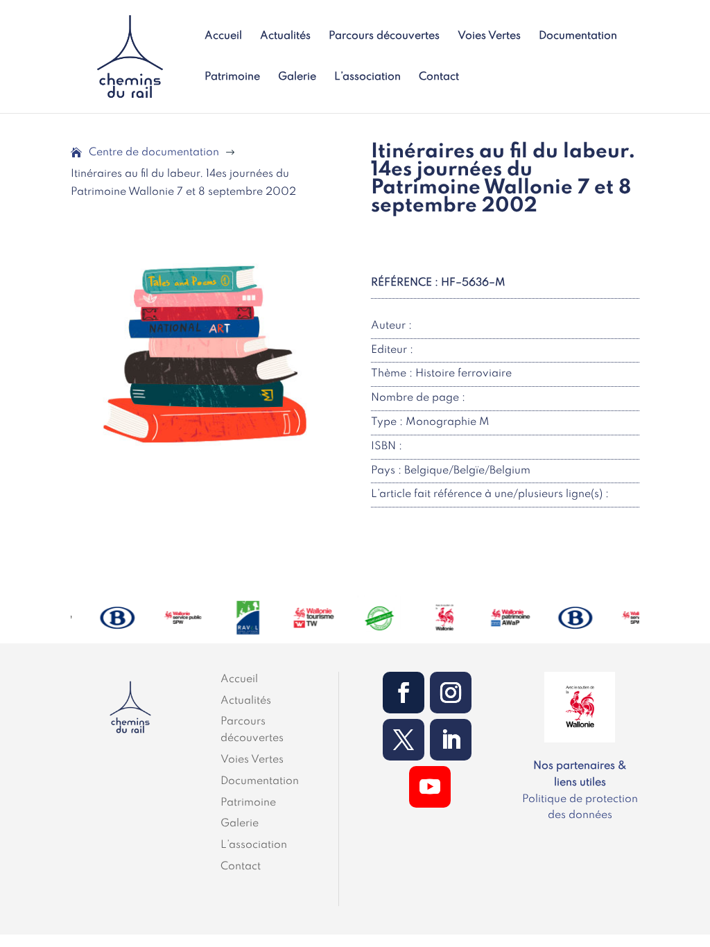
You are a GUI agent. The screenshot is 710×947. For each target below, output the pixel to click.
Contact (439, 77)
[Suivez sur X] (403, 740)
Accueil (223, 36)
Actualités (285, 36)
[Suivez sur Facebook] (403, 692)
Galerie (297, 77)
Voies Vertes (489, 36)
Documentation (578, 36)
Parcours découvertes (384, 36)
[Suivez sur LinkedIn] (450, 740)
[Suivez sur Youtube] (430, 787)
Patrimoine (232, 77)
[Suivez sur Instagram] (450, 692)
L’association (367, 77)
